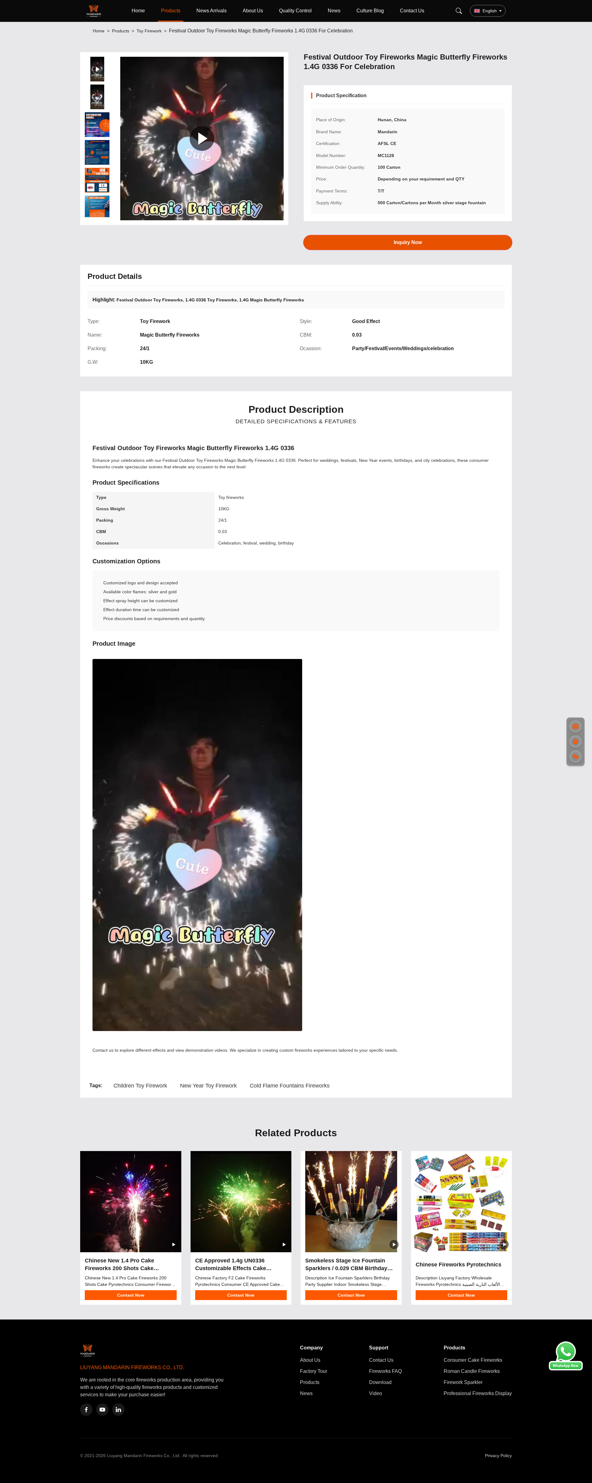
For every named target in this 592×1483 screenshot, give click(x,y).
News (334, 10)
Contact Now (130, 1295)
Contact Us (412, 10)
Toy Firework (149, 30)
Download (380, 1382)
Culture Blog (370, 10)
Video (375, 1393)
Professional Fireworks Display (478, 1393)
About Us (253, 10)
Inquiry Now (407, 242)
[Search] (459, 11)
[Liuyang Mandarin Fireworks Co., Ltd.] (95, 11)
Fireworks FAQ (385, 1371)
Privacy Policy (498, 1455)
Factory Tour (313, 1371)
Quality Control (295, 10)
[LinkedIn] (118, 1409)
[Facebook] (86, 1409)
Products (170, 10)
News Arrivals (211, 10)
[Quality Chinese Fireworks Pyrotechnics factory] (461, 1201)
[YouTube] (102, 1409)
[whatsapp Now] (566, 1368)
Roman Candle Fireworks (472, 1371)
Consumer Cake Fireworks (473, 1360)
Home (138, 10)
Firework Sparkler (463, 1382)
